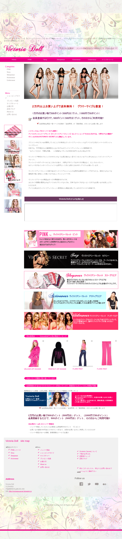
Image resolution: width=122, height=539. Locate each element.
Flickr (104, 484)
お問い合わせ (11, 114)
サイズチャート (108, 59)
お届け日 (9, 106)
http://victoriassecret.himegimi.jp (20, 491)
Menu (7, 93)
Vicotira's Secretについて (88, 451)
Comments (97, 484)
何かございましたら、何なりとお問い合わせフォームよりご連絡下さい (95, 469)
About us (9, 112)
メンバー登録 (45, 450)
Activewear (76, 59)
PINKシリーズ (16, 450)
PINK (30, 59)
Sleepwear (61, 59)
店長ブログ (10, 109)
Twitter (89, 484)
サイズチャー (45, 456)
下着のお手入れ (84, 454)
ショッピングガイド (47, 453)
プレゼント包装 (11, 101)
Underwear (92, 59)
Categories (9, 67)
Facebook (81, 484)
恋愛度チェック (84, 456)
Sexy (45, 59)
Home (14, 59)
